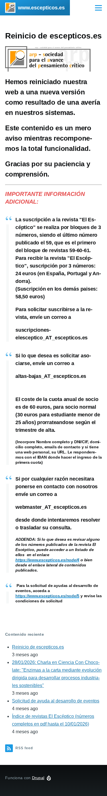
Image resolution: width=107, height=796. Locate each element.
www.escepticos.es (41, 8)
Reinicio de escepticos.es (38, 647)
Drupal (38, 777)
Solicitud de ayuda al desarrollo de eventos (55, 700)
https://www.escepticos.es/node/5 (47, 596)
